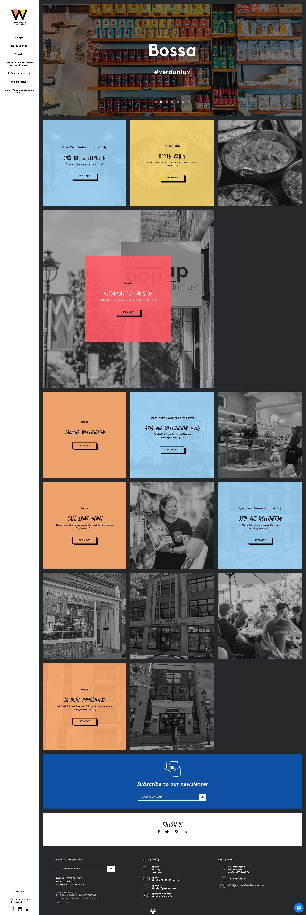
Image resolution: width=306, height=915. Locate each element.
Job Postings (19, 82)
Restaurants (19, 46)
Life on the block (19, 73)
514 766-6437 (237, 879)
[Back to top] (153, 911)
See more (84, 176)
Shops (19, 38)
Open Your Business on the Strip (19, 91)
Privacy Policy (65, 882)
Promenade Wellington (19, 17)
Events (19, 54)
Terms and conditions (70, 885)
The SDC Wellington (69, 878)
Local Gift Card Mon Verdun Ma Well (19, 64)
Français (19, 892)
